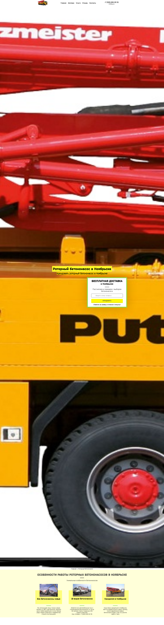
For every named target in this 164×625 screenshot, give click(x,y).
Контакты (92, 3)
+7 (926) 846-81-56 (112, 2)
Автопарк (71, 3)
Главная (63, 3)
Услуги (78, 3)
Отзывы (85, 3)
